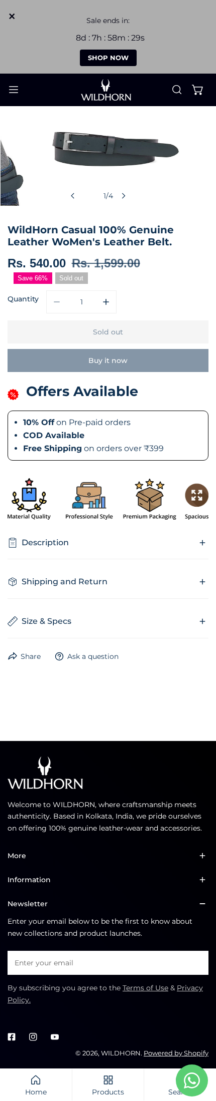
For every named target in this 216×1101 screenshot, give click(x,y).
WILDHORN (121, 1053)
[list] (108, 162)
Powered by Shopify (176, 1053)
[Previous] (72, 195)
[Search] (176, 89)
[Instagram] (33, 1037)
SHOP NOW (108, 58)
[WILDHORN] (108, 90)
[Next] (123, 195)
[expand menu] (14, 90)
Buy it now (108, 360)
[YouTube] (54, 1037)
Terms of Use (145, 987)
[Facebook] (12, 1037)
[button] (197, 89)
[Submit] (195, 962)
